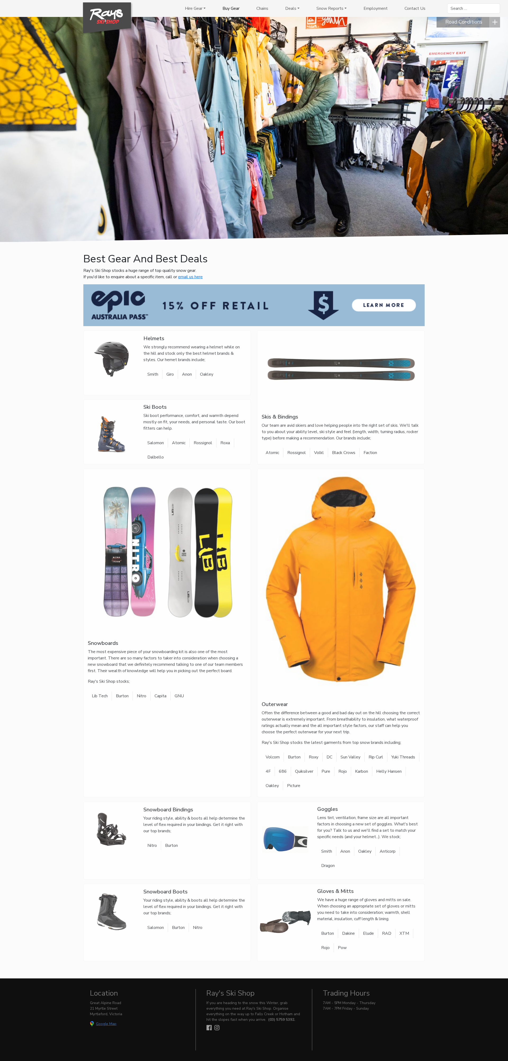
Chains (262, 8)
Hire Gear (193, 8)
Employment (376, 8)
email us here (190, 277)
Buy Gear (231, 8)
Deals (290, 8)
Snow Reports (329, 8)
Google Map (106, 1023)
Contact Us (415, 8)
